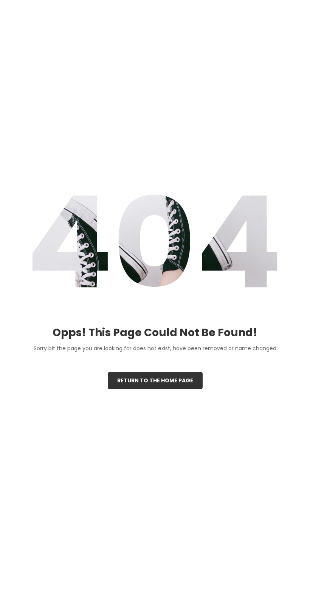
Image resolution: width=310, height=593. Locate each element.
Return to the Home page (155, 380)
